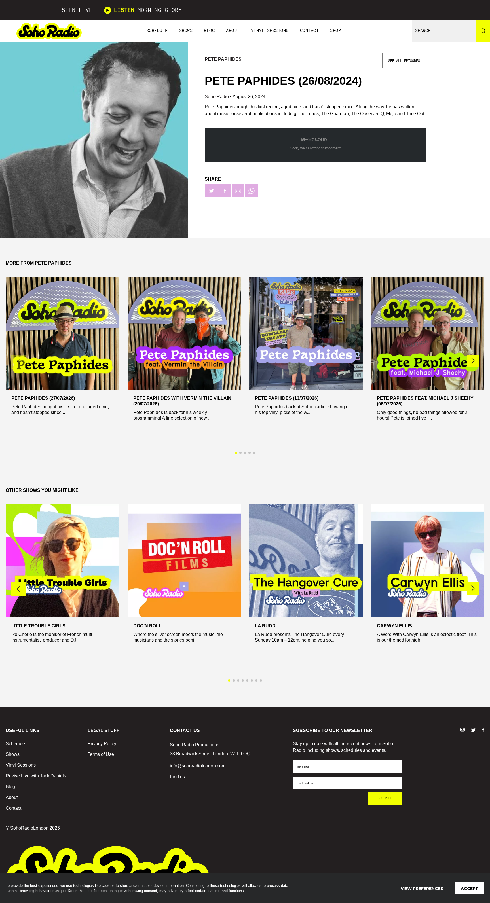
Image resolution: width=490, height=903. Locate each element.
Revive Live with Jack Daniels (36, 775)
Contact (309, 31)
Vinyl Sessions (270, 31)
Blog (209, 31)
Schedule (157, 31)
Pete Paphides (223, 59)
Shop (335, 31)
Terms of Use (101, 754)
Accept (469, 888)
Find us (177, 776)
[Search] (483, 31)
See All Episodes (404, 60)
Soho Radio (217, 96)
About (233, 31)
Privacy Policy (102, 743)
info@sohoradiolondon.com (197, 766)
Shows (186, 31)
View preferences (422, 888)
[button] (473, 361)
